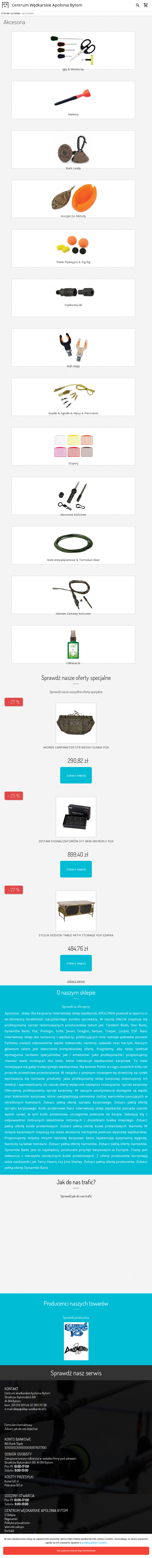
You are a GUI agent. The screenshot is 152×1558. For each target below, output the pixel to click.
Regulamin (11, 1519)
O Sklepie (10, 1515)
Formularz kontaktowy (18, 1425)
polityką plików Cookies (94, 1542)
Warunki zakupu (14, 1527)
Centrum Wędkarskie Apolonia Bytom (47, 5)
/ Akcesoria (27, 13)
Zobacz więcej (76, 775)
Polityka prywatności (17, 1523)
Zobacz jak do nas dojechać (21, 1429)
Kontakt (9, 1531)
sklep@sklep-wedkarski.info (30, 1409)
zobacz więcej (76, 981)
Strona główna (10, 13)
